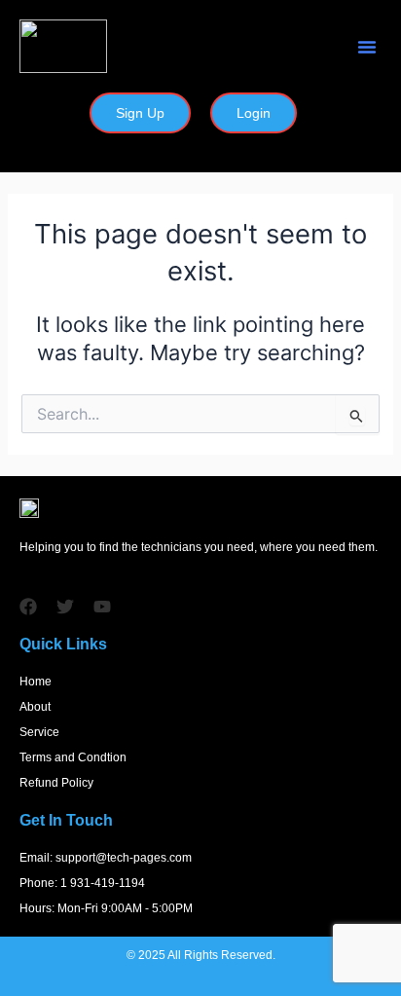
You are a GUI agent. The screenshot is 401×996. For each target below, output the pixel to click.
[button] (367, 46)
